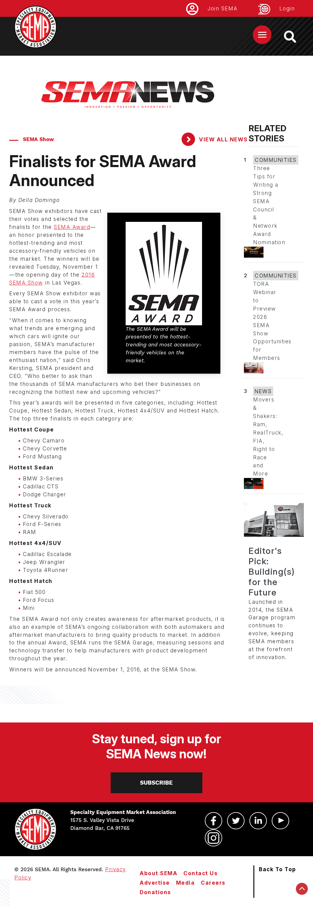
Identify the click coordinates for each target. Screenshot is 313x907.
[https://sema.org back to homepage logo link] (295, 37)
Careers (213, 882)
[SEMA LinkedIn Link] (258, 820)
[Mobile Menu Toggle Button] (262, 34)
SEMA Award (72, 227)
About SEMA (158, 873)
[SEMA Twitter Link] (236, 820)
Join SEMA (223, 8)
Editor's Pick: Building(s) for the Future (272, 572)
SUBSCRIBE (156, 782)
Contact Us (200, 873)
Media (185, 882)
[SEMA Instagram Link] (213, 837)
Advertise (155, 882)
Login (287, 8)
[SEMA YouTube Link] (280, 820)
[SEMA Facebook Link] (213, 820)
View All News (222, 139)
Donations (155, 892)
